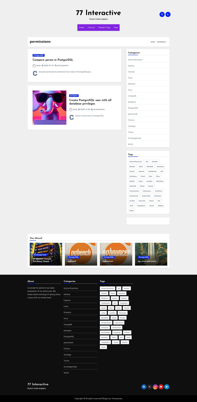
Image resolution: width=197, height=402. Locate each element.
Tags (116, 27)
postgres (74, 96)
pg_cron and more (147, 261)
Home (81, 27)
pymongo (157, 196)
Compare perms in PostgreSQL (53, 60)
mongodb (132, 96)
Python (131, 120)
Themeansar (116, 398)
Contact (91, 27)
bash (141, 166)
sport (151, 200)
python (132, 200)
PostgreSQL (39, 55)
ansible (155, 161)
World (130, 144)
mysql (142, 186)
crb (162, 171)
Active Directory (135, 60)
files (158, 176)
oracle (150, 186)
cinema (141, 171)
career (132, 171)
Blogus (106, 398)
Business (160, 166)
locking (149, 181)
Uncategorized (134, 138)
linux (130, 90)
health (132, 181)
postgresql (134, 196)
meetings (159, 181)
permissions (134, 191)
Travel (130, 132)
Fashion (131, 72)
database (133, 176)
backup (131, 66)
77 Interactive (98, 13)
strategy (132, 126)
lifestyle (131, 84)
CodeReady (152, 171)
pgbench (72, 261)
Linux (141, 181)
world (132, 210)
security (142, 200)
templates (141, 205)
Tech (131, 205)
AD (147, 161)
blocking (150, 166)
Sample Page (104, 27)
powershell (132, 114)
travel (151, 205)
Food (130, 78)
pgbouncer (147, 191)
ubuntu (160, 205)
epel (150, 176)
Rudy (38, 66)
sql (159, 200)
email (143, 176)
